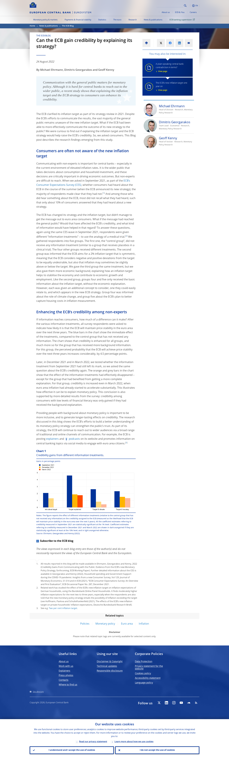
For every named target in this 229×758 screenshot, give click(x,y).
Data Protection (143, 661)
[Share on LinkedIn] (179, 43)
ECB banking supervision (180, 20)
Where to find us (68, 685)
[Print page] (146, 43)
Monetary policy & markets (45, 20)
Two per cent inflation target (63, 608)
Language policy (144, 683)
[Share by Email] (189, 43)
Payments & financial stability (78, 20)
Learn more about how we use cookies (133, 742)
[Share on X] (161, 43)
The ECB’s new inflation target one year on (171, 86)
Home (32, 26)
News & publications (153, 20)
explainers (52, 439)
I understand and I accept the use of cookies (72, 750)
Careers (193, 12)
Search (185, 5)
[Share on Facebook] (170, 43)
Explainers (64, 671)
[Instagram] (174, 703)
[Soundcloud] (189, 703)
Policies (84, 624)
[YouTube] (181, 703)
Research (133, 20)
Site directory (38, 692)
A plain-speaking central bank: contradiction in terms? (170, 67)
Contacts (63, 680)
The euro (117, 20)
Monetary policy (105, 624)
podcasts (74, 439)
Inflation (144, 624)
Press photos (66, 675)
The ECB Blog (68, 26)
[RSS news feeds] (196, 703)
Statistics (102, 20)
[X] (159, 703)
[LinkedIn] (166, 703)
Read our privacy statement (93, 742)
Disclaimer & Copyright (109, 661)
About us (166, 12)
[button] (190, 5)
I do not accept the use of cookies (157, 750)
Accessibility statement (147, 678)
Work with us (66, 666)
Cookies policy (143, 673)
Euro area (127, 624)
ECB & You (179, 12)
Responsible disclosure (110, 671)
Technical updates (107, 666)
